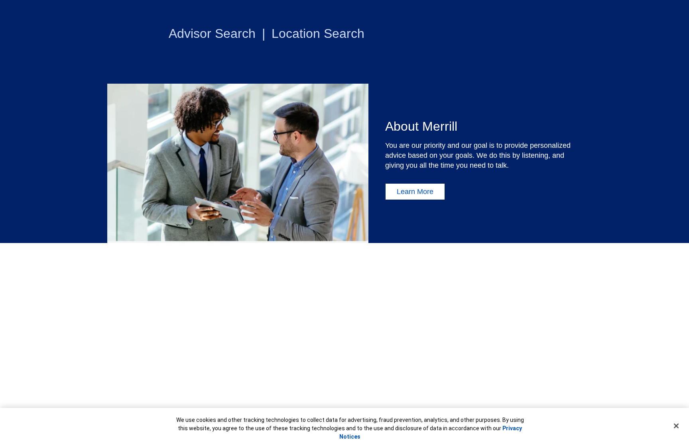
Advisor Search (212, 33)
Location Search (318, 33)
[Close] (676, 426)
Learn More (415, 192)
